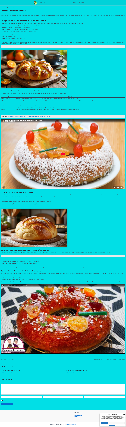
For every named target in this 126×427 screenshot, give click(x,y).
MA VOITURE (81, 2)
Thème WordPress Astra (71, 424)
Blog (11, 372)
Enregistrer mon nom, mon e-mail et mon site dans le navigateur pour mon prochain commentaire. (18, 400)
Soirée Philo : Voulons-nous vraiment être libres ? (75, 370)
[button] (124, 414)
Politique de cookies (112, 425)
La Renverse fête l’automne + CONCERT (11, 370)
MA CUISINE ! (74, 2)
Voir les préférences (120, 422)
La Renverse (41, 2)
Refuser (112, 422)
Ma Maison (89, 2)
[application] (77, 3)
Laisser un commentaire (6, 372)
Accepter (104, 422)
